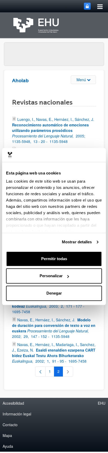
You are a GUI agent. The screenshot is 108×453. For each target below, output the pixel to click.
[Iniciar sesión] (87, 6)
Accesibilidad (13, 403)
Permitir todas (54, 258)
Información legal (17, 413)
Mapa (7, 435)
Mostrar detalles (77, 242)
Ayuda (8, 446)
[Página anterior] (40, 372)
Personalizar (51, 276)
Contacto (10, 424)
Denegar (54, 293)
